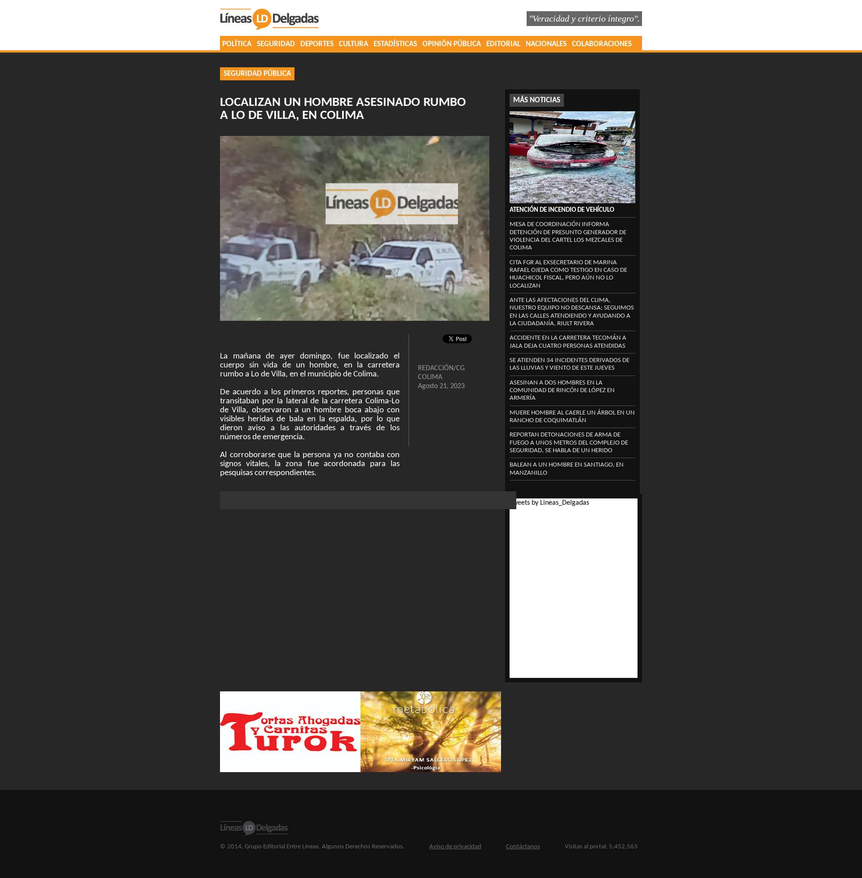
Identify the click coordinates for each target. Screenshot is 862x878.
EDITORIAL (503, 44)
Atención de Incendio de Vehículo (562, 210)
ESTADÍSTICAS (395, 44)
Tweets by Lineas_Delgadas (549, 503)
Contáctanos (523, 846)
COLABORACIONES (602, 44)
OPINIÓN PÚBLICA (451, 44)
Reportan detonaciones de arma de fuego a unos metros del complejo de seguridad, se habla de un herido (569, 443)
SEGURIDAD (276, 44)
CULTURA (353, 44)
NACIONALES (546, 44)
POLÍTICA (236, 44)
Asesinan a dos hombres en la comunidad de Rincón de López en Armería (562, 391)
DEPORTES (317, 44)
